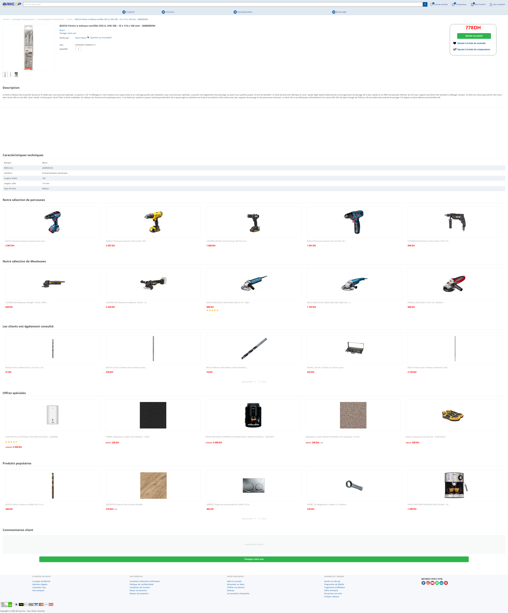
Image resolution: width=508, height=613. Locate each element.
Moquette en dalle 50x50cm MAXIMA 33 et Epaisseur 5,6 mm (333, 437)
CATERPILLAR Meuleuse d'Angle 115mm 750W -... (27, 302)
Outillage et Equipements (23, 19)
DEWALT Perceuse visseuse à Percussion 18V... (126, 241)
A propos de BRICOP (41, 581)
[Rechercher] (425, 4)
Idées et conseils (234, 581)
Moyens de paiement (139, 593)
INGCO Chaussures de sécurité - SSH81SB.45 (425, 437)
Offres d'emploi (331, 590)
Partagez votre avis (68, 33)
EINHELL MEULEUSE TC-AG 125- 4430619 (425, 302)
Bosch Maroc (81, 38)
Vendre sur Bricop (332, 581)
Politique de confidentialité (141, 584)
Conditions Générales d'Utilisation (145, 581)
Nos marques (38, 590)
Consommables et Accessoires (50, 19)
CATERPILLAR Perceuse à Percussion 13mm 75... (429, 241)
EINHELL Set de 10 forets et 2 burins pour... (326, 368)
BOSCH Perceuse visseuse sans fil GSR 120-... (327, 241)
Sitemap (230, 590)
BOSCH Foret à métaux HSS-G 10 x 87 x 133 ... (25, 368)
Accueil (6, 19)
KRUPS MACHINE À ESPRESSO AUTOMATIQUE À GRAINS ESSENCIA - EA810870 (240, 437)
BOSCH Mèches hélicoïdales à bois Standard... (227, 368)
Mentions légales (39, 584)
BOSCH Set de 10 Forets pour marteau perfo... (126, 368)
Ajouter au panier (474, 36)
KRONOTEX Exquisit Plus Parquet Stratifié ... (125, 504)
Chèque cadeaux (331, 596)
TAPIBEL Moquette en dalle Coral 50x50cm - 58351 (128, 437)
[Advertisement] (254, 127)
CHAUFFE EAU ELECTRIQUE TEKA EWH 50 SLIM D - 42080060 (31, 437)
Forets (69, 19)
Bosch (62, 30)
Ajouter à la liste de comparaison (473, 49)
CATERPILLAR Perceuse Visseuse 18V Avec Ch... (227, 241)
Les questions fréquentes (238, 593)
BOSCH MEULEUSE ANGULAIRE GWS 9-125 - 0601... (229, 302)
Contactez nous (39, 587)
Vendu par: (64, 38)
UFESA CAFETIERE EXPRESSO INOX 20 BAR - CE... (429, 504)
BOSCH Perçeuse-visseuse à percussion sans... (26, 241)
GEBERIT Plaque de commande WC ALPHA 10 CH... (229, 504)
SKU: (62, 45)
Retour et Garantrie (138, 590)
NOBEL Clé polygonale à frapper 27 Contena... (327, 504)
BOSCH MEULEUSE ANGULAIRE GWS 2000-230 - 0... (329, 302)
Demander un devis (235, 584)
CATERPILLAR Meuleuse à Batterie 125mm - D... (127, 302)
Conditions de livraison (140, 587)
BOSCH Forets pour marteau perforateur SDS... (428, 368)
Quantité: (64, 49)
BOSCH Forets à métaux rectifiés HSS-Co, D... (25, 504)
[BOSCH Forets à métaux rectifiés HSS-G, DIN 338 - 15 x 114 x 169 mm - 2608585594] (28, 47)
